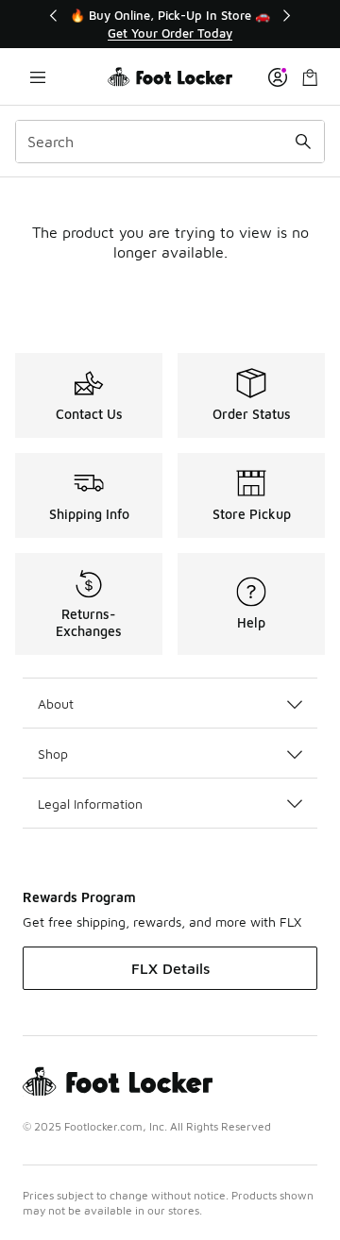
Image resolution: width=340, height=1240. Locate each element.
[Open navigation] (38, 77)
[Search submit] (303, 141)
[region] (170, 24)
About (56, 703)
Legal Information (90, 804)
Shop (53, 754)
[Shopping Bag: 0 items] (309, 77)
